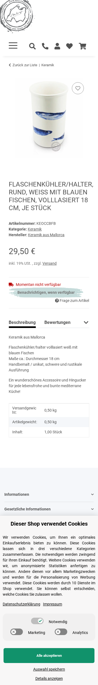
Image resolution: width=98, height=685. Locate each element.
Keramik (35, 229)
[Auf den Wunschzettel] (78, 88)
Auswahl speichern (49, 669)
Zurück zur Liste (25, 65)
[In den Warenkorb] (13, 75)
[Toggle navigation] (13, 45)
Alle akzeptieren (49, 656)
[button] (57, 46)
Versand (49, 263)
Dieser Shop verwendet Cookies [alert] (49, 523)
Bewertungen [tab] (57, 322)
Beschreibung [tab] (22, 322)
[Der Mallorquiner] (23, 17)
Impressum (52, 604)
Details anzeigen (49, 678)
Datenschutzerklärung (21, 604)
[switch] (37, 621)
